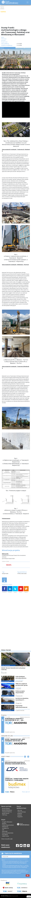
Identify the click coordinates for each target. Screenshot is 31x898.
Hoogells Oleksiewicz (7, 822)
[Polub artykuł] (4, 589)
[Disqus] (16, 628)
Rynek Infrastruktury (7, 810)
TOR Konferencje (21, 812)
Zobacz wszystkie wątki (7, 839)
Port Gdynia (5, 834)
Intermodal (4, 831)
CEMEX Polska (5, 836)
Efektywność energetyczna (5, 827)
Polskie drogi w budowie (8, 825)
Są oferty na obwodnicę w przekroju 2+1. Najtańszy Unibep (21, 700)
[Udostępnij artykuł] (9, 589)
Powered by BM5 (15, 895)
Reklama (19, 815)
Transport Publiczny (7, 811)
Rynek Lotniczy (5, 813)
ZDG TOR (19, 810)
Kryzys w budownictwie (7, 833)
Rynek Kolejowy (6, 808)
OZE (3, 829)
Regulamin (20, 816)
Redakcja (19, 813)
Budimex (4, 823)
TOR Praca (4, 815)
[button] (25, 759)
